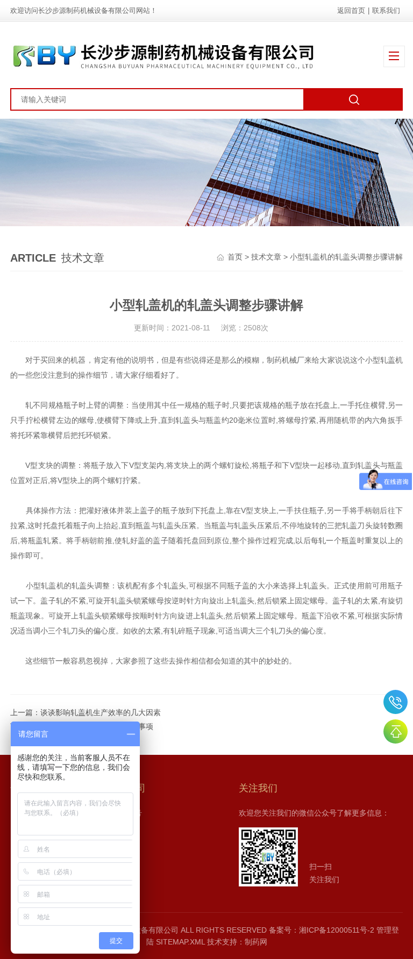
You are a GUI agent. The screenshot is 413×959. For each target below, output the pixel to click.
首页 (235, 257)
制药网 (256, 942)
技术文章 (266, 257)
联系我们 (386, 10)
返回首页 (351, 10)
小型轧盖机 (384, 360)
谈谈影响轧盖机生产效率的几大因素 (100, 712)
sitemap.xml (180, 942)
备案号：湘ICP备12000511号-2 (321, 930)
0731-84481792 (395, 702)
